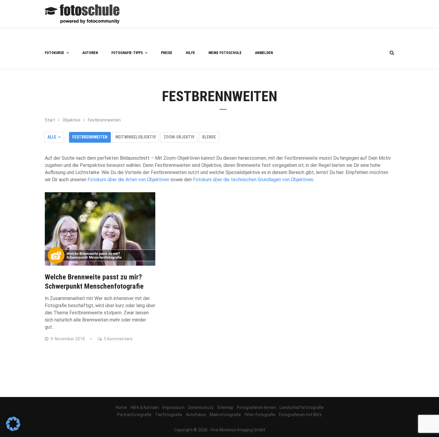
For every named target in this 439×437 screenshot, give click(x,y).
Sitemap (225, 407)
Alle (51, 137)
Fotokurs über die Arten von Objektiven (128, 179)
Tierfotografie (168, 414)
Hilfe (190, 53)
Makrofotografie (225, 414)
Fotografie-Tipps (127, 53)
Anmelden (264, 53)
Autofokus (196, 414)
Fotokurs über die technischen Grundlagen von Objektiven (253, 179)
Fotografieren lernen (256, 407)
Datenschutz (201, 407)
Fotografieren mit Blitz (300, 414)
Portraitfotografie (134, 414)
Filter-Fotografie (260, 414)
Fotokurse (54, 53)
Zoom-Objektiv (179, 137)
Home (121, 407)
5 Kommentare (118, 338)
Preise (166, 53)
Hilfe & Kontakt (145, 407)
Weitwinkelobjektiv (135, 137)
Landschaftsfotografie (302, 407)
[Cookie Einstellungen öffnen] (13, 429)
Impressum (173, 407)
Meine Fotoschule (225, 53)
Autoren (90, 53)
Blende (209, 137)
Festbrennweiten (90, 137)
